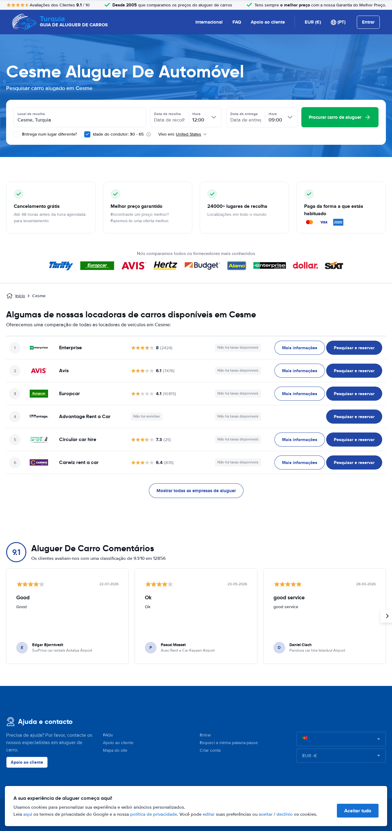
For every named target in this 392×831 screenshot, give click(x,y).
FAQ (236, 22)
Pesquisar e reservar (354, 348)
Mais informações (299, 348)
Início (20, 295)
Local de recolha (31, 114)
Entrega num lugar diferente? (49, 134)
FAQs (108, 735)
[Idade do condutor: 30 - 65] (87, 134)
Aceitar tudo (357, 810)
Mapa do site (115, 750)
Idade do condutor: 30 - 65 (118, 134)
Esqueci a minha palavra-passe (229, 742)
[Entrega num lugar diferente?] (16, 134)
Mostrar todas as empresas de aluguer (196, 490)
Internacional (209, 22)
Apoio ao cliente (268, 22)
